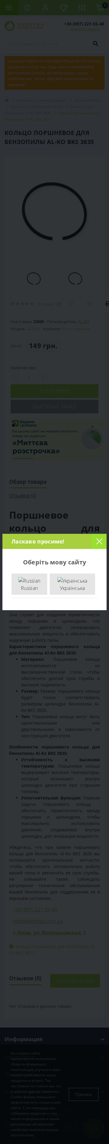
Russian (29, 588)
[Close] (99, 541)
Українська (72, 588)
